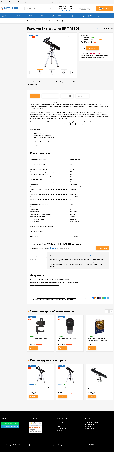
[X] (98, 298)
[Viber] (100, 298)
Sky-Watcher (73, 157)
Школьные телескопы (58, 298)
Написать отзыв (102, 248)
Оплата (59, 426)
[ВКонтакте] (93, 298)
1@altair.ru (88, 430)
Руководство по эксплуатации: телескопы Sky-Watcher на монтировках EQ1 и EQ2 (54, 282)
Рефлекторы (41, 298)
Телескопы (48, 298)
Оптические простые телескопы (46, 301)
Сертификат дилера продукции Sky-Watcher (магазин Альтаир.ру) (49, 279)
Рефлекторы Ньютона (57, 299)
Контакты (60, 422)
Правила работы (62, 428)
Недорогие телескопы (43, 299)
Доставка (60, 424)
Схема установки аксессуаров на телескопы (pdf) (44, 285)
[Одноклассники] (95, 298)
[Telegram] (108, 298)
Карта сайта (60, 430)
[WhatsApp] (103, 298)
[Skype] (105, 298)
